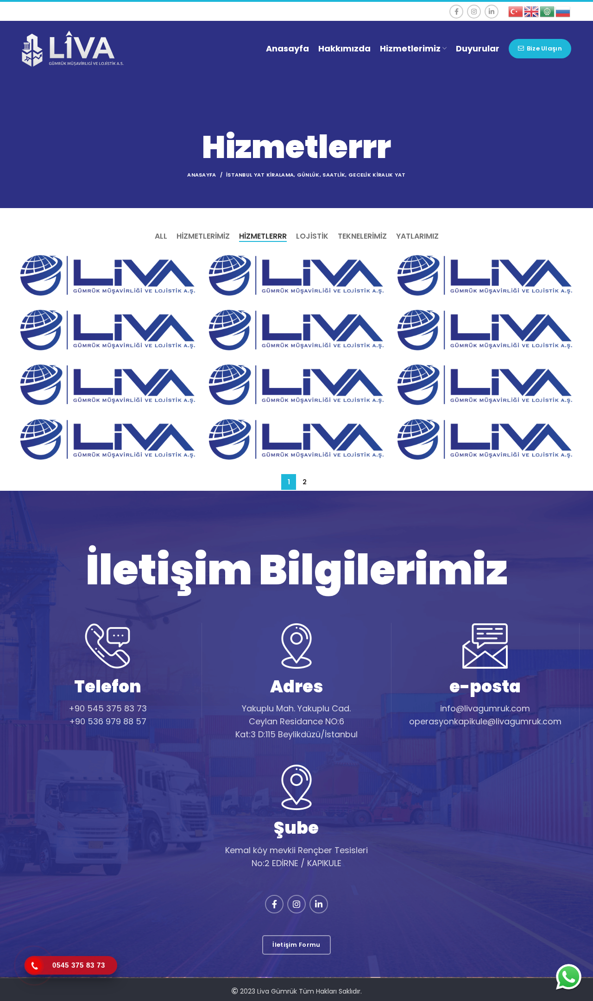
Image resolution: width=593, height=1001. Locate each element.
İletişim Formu (296, 944)
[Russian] (563, 11)
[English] (532, 11)
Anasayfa (201, 174)
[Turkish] (516, 11)
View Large (188, 262)
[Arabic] (547, 11)
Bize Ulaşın (544, 48)
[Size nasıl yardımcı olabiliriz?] (569, 977)
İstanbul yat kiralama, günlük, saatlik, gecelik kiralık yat (316, 174)
